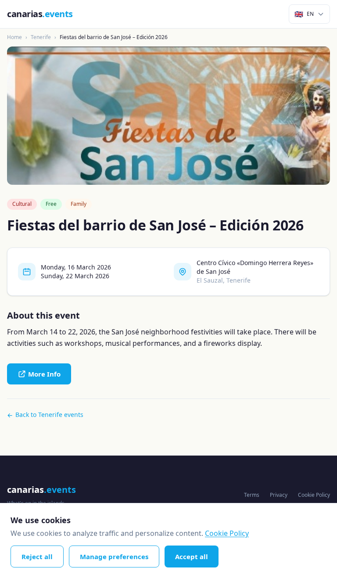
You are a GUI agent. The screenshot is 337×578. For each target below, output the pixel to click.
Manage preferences (114, 556)
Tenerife (41, 37)
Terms (251, 495)
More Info (44, 374)
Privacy (278, 495)
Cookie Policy (314, 495)
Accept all (191, 556)
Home (14, 37)
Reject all (37, 556)
